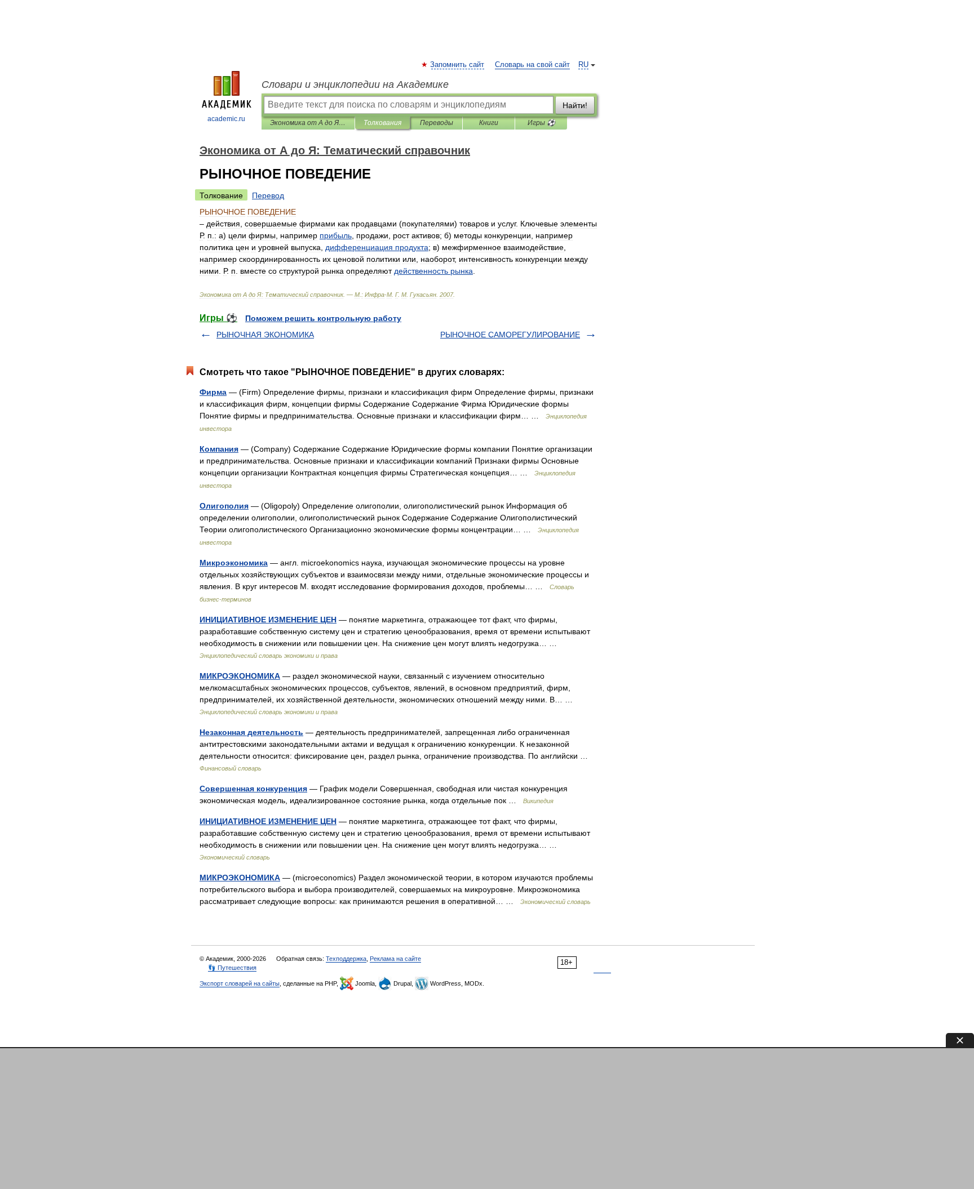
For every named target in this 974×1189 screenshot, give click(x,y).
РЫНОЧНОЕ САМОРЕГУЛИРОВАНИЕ (510, 334)
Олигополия (224, 505)
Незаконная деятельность (251, 732)
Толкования (382, 123)
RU (583, 65)
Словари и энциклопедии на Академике (355, 84)
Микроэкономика (234, 562)
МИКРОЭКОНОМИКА (240, 675)
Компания (219, 448)
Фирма (213, 392)
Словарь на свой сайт (532, 65)
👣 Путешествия (232, 967)
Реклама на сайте (395, 958)
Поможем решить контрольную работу (323, 318)
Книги (488, 123)
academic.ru (226, 119)
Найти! (575, 105)
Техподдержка (346, 958)
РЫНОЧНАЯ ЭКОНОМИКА (265, 334)
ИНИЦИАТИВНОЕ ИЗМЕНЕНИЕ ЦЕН (268, 619)
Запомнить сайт (457, 65)
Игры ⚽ (541, 123)
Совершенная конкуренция (253, 788)
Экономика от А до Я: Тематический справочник (308, 123)
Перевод (268, 195)
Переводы (436, 123)
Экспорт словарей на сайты (240, 983)
